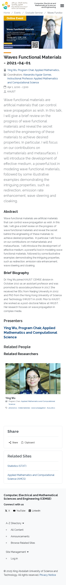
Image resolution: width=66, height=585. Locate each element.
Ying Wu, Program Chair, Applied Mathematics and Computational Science (30, 332)
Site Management (16, 551)
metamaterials (24, 408)
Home (7, 13)
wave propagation (38, 408)
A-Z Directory (13, 523)
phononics (13, 408)
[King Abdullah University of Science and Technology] (15, 5)
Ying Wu (10, 398)
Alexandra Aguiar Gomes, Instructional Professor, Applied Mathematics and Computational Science (32, 78)
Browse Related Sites (23, 542)
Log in (14, 558)
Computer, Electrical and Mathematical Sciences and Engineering (45, 5)
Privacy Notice (47, 574)
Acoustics (51, 408)
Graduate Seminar (34, 13)
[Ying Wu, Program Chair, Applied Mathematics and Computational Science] (33, 378)
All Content (17, 529)
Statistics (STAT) (17, 466)
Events (17, 13)
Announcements (20, 536)
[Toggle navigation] (62, 5)
